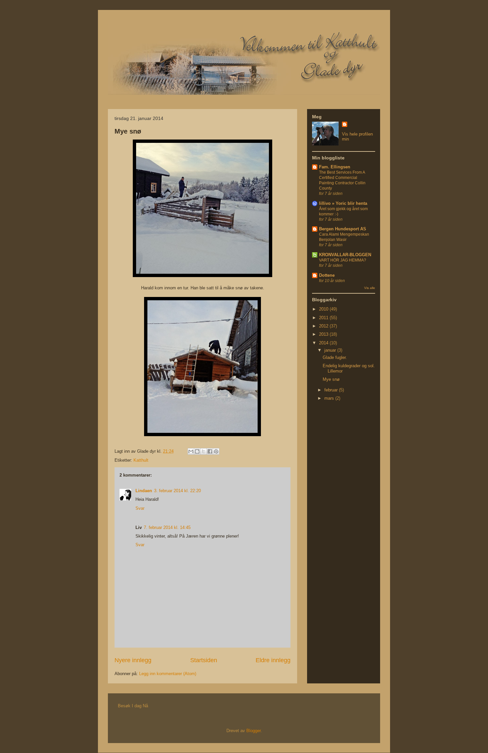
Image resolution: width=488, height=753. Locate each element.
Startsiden (203, 660)
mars (329, 398)
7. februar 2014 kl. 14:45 (167, 527)
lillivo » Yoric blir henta (343, 203)
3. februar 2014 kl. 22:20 (177, 490)
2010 (324, 309)
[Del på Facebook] (209, 451)
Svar (139, 508)
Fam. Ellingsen (334, 166)
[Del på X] (203, 451)
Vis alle (369, 288)
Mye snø (128, 131)
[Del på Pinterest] (216, 451)
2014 (324, 342)
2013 (324, 334)
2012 (324, 325)
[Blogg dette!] (197, 451)
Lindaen (143, 490)
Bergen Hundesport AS (342, 228)
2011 (324, 317)
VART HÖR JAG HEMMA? (342, 260)
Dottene (327, 275)
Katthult (140, 460)
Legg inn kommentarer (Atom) (167, 673)
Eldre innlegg (273, 660)
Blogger (253, 730)
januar (330, 350)
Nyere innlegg (133, 660)
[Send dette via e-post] (191, 451)
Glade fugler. (335, 357)
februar (331, 389)
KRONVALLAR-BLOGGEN (345, 254)
